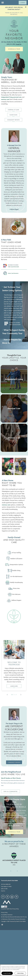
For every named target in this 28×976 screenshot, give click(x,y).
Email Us (18, 44)
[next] (21, 694)
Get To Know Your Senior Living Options (12, 289)
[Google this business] (16, 897)
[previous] (7, 694)
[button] (26, 7)
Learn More (14, 686)
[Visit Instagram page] (7, 897)
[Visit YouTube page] (12, 897)
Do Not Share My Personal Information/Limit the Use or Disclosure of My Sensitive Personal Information (14, 918)
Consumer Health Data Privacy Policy (10, 909)
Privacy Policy (4, 912)
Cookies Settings (20, 973)
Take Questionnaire (13, 267)
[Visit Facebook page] (3, 897)
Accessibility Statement (6, 914)
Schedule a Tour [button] (14, 49)
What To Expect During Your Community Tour (13, 332)
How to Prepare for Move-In (11, 341)
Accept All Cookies (7, 973)
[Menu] (2, 2)
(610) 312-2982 (11, 44)
